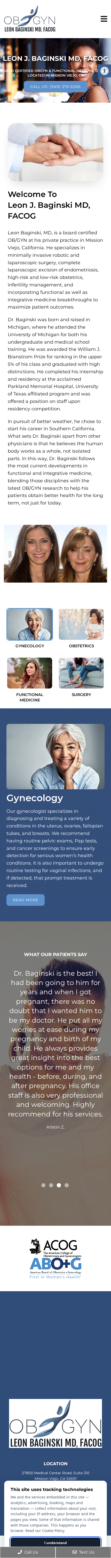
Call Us (30, 1552)
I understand (55, 1543)
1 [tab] (43, 1185)
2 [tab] (51, 1185)
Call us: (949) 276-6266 (55, 86)
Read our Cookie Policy (44, 1530)
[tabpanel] (55, 1074)
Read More (25, 900)
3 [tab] (59, 1185)
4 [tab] (67, 1185)
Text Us (86, 1552)
